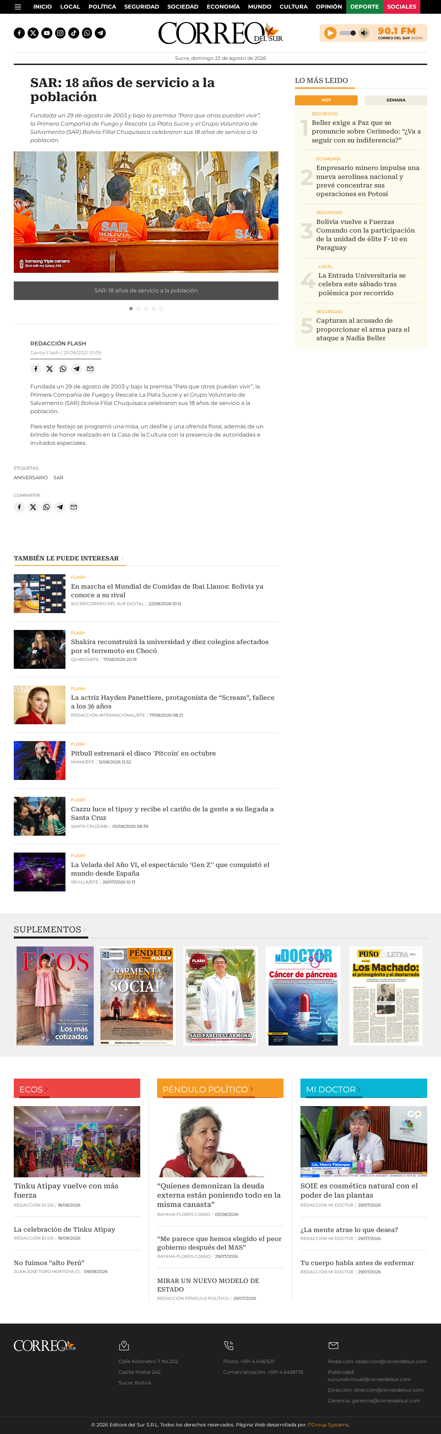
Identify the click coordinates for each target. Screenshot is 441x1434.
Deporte (364, 6)
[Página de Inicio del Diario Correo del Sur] (220, 33)
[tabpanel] (55, 996)
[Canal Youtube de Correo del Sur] (46, 33)
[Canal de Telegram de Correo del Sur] (100, 33)
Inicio (42, 6)
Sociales (401, 6)
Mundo (259, 6)
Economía (223, 6)
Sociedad (182, 6)
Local (70, 6)
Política (102, 6)
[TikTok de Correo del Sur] (73, 33)
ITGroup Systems (328, 1425)
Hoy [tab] (326, 100)
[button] (146, 211)
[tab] (131, 308)
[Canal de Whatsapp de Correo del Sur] (87, 33)
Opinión (329, 6)
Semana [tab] (396, 100)
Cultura (294, 6)
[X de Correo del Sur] (33, 33)
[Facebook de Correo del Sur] (19, 33)
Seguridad (141, 6)
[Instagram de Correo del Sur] (60, 33)
